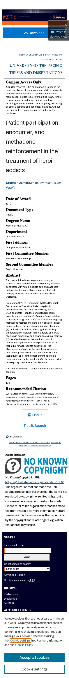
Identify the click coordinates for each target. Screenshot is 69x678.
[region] (34, 645)
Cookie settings (20, 640)
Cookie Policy (24, 644)
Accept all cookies (35, 657)
